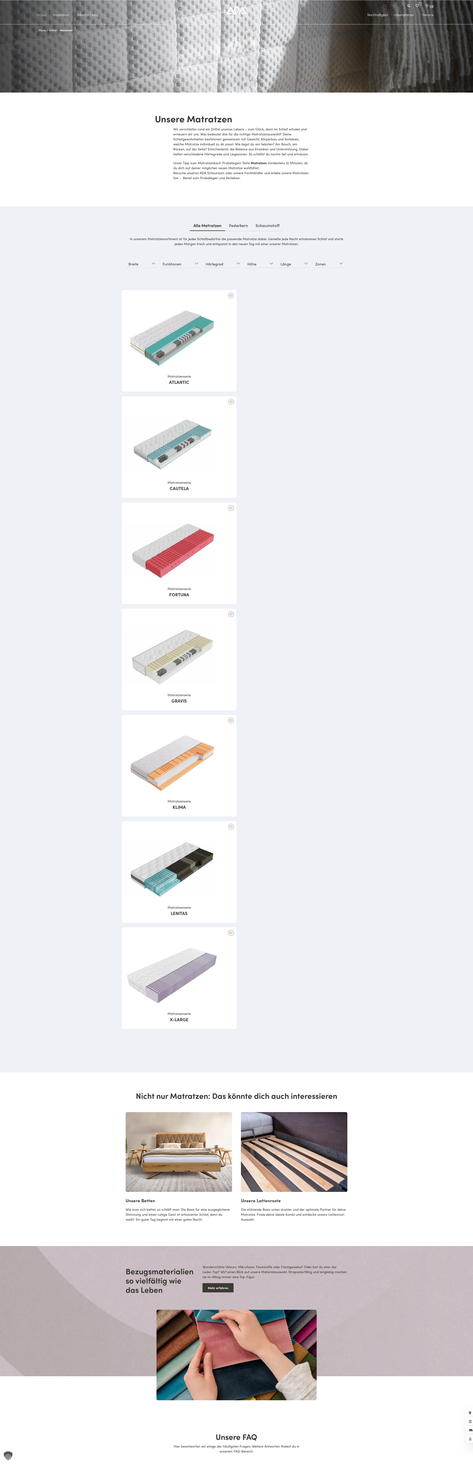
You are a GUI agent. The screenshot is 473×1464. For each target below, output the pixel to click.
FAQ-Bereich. (243, 1451)
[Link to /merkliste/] (417, 5)
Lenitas (179, 910)
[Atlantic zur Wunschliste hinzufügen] (231, 295)
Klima (179, 804)
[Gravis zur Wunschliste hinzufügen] (231, 614)
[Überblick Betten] (179, 1169)
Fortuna (179, 592)
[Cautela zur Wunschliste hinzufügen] (231, 402)
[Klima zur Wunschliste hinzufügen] (231, 720)
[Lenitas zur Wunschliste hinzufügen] (231, 826)
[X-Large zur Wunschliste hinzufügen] (231, 933)
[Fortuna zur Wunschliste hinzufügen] (231, 508)
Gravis (179, 698)
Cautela (179, 485)
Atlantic (179, 379)
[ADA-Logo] (236, 8)
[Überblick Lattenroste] (294, 1169)
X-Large (179, 1017)
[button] (8, 1456)
